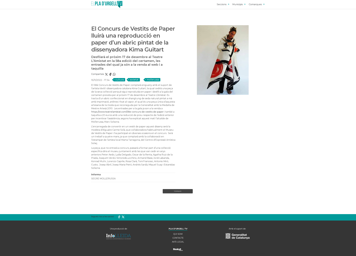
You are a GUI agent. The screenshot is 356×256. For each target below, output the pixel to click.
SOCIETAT (134, 79)
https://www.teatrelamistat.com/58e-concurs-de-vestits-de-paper (127, 111)
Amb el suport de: (237, 228)
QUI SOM (178, 234)
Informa (96, 174)
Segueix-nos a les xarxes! (102, 217)
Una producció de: (118, 228)
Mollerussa (153, 79)
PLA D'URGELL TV (178, 228)
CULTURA (119, 79)
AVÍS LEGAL (178, 242)
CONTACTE (178, 238)
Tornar (177, 191)
